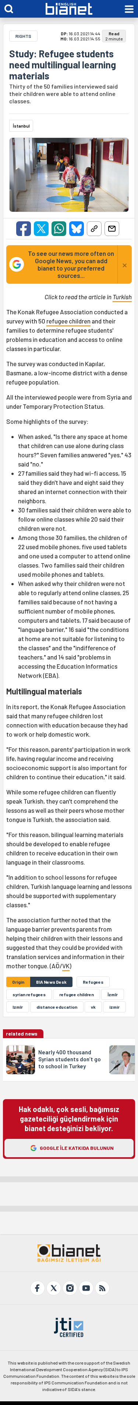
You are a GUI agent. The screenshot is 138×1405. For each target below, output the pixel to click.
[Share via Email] (112, 228)
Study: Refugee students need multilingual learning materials (62, 64)
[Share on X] (41, 228)
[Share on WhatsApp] (59, 228)
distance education (56, 1006)
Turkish (122, 296)
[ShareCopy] (94, 228)
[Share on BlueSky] (76, 228)
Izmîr (18, 1006)
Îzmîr (112, 994)
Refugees (93, 981)
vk (93, 1006)
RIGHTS (23, 36)
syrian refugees (29, 994)
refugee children (68, 321)
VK (66, 965)
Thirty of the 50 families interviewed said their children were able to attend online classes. (63, 93)
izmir (114, 1006)
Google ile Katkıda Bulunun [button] (77, 1148)
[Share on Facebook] (23, 228)
